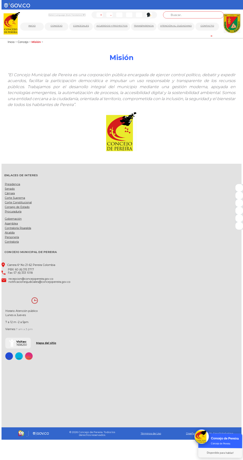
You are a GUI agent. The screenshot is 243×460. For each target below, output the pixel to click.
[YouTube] (239, 203)
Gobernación (13, 219)
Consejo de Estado (17, 207)
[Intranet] (239, 226)
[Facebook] (239, 188)
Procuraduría (13, 211)
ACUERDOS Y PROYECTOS (111, 25)
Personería (12, 237)
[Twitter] (239, 195)
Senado (10, 188)
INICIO (32, 25)
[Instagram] (239, 210)
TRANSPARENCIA (144, 25)
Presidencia (12, 184)
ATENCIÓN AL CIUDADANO (176, 25)
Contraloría (12, 241)
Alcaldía (10, 232)
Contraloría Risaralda (18, 228)
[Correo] (239, 218)
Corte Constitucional (18, 202)
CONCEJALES (81, 25)
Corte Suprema (15, 198)
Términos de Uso (151, 433)
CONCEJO (56, 25)
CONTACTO (207, 25)
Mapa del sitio (46, 343)
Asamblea (11, 223)
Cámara (10, 193)
